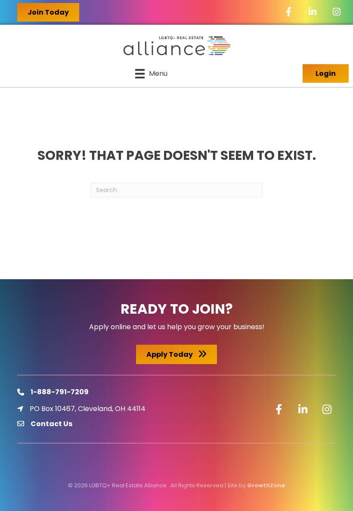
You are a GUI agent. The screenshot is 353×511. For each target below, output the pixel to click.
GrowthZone (266, 485)
